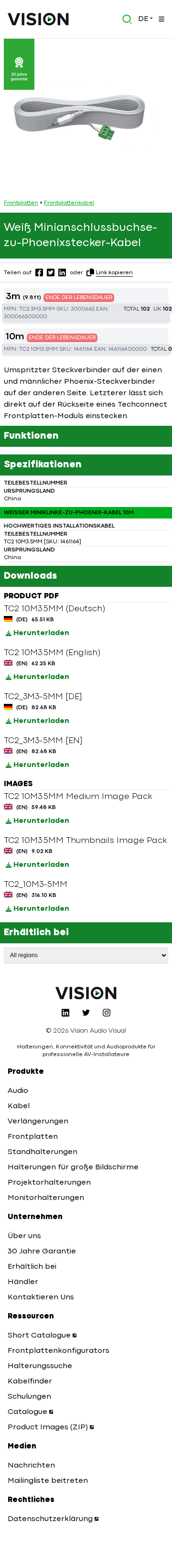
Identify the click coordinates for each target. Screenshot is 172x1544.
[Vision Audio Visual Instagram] (106, 1012)
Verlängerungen (38, 1121)
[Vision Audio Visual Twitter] (86, 1012)
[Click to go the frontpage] (38, 19)
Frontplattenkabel (69, 203)
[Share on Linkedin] (62, 272)
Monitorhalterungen (46, 1198)
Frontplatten (21, 203)
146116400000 (127, 349)
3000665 (83, 309)
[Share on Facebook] (39, 272)
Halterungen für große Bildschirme (73, 1167)
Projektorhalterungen (49, 1182)
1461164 (83, 349)
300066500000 (25, 316)
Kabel (19, 1106)
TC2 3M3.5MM (37, 309)
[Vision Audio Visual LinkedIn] (65, 1012)
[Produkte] (160, 19)
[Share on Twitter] (50, 272)
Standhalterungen (42, 1152)
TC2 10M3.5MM (38, 349)
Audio (18, 1091)
